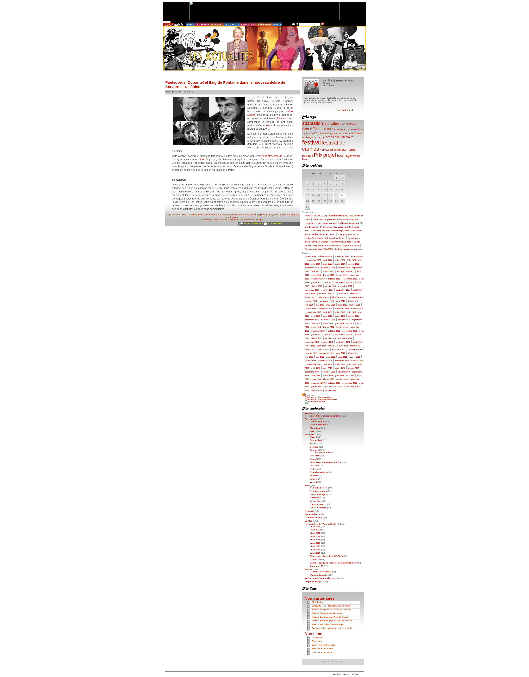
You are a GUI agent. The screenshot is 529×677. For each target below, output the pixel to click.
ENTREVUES (247, 24)
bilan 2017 (315, 546)
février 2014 (328, 327)
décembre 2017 (345, 286)
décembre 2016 (339, 297)
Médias (308, 569)
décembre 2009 (312, 372)
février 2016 (354, 305)
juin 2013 (328, 335)
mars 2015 (327, 316)
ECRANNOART (264, 24)
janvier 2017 (323, 297)
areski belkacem (212, 214)
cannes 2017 (309, 133)
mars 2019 (316, 275)
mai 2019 (350, 271)
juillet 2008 (316, 387)
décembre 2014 (312, 320)
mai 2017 (332, 294)
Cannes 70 (315, 559)
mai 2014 (350, 323)
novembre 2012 (312, 342)
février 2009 (328, 379)
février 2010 (340, 368)
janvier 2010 (353, 368)
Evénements (311, 419)
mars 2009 (316, 379)
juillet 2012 (310, 346)
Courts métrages (318, 494)
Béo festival (316, 440)
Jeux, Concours (318, 425)
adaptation (312, 123)
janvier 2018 (330, 286)
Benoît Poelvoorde (271, 156)
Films (307, 485)
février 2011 (354, 357)
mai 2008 (339, 387)
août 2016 (340, 301)
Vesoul (313, 482)
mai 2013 (339, 335)
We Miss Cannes (323, 452)
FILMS (190, 24)
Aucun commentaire (253, 223)
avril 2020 (315, 264)
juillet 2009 (328, 376)
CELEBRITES (202, 24)
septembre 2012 (343, 342)
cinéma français (326, 133)
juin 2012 (321, 346)
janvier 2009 (342, 379)
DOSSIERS (216, 24)
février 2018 (316, 286)
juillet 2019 (328, 271)
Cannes (314, 450)
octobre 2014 (344, 320)
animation (331, 124)
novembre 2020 (342, 257)
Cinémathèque (317, 421)
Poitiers (314, 469)
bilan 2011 (315, 526)
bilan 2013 (315, 533)
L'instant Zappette (319, 575)
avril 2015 (315, 316)
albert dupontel (195, 214)
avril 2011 (330, 357)
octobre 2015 (357, 309)
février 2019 (328, 275)
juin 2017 (321, 294)
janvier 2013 (330, 338)
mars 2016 (342, 305)
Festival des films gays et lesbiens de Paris (332, 621)
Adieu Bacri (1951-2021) (316, 216)
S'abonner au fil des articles (318, 397)
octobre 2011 (311, 353)
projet (329, 155)
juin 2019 (339, 271)
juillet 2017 (310, 294)
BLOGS (277, 24)
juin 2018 (328, 283)
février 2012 (310, 350)
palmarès (349, 149)
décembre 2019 (312, 268)
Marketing (315, 428)
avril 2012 (343, 346)
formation (309, 511)
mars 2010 (327, 368)
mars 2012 (355, 346)
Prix (318, 155)
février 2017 (310, 297)
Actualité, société (319, 488)
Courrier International (320, 572)
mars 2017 (355, 294)
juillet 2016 (353, 301)
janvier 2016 (310, 309)
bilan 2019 (315, 553)
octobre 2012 (327, 342)
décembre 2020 (325, 257)
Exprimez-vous (275, 223)
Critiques (314, 498)
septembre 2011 (326, 353)
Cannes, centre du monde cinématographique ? (334, 563)
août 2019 (315, 271)
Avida (269, 125)
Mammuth (282, 118)
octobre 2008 (334, 383)
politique (307, 155)
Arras (313, 437)
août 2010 (327, 364)
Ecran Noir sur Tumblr (322, 649)
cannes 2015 (342, 129)
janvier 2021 (310, 257)
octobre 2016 (311, 301)
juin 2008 (328, 387)
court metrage (344, 133)
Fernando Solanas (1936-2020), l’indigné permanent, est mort (333, 249)
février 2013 (316, 338)
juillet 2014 (328, 323)
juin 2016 (309, 305)
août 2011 (340, 353)
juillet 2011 (353, 353)
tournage (234, 217)
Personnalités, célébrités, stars (229, 219)
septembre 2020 (313, 260)
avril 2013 (350, 335)
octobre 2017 (327, 290)
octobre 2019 (344, 268)
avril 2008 (350, 387)
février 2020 (340, 264)
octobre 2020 (357, 257)
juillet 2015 (340, 312)
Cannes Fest (317, 637)
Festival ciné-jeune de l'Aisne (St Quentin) (331, 610)
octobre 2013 (334, 331)
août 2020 (327, 260)
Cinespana (315, 456)
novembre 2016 (355, 297)
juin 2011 (309, 357)
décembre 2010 (325, 361)
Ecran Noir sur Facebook (323, 645)
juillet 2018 (316, 283)
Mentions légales (341, 674)
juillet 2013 (316, 335)
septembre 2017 (343, 290)
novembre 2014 (328, 320)
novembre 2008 (318, 383)
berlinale (351, 124)
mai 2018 (339, 283)
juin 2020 (351, 260)
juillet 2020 (340, 260)
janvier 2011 (310, 361)
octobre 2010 (357, 361)
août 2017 (357, 290)
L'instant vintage (318, 507)
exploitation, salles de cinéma (325, 416)
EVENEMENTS (232, 24)
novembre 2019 (328, 268)
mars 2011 (342, 357)
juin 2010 (351, 364)
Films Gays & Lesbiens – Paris (325, 462)
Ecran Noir (317, 641)
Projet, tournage (254, 219)
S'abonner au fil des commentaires (321, 399)
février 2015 (340, 316)
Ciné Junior (317, 602)
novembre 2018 (318, 279)
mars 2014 (316, 327)
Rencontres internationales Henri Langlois (332, 628)
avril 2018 (350, 283)
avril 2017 (343, 294)
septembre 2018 (349, 279)
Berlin (342, 124)
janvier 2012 (323, 350)
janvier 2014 (342, 327)
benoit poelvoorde (247, 214)
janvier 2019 (342, 275)
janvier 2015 (353, 316)
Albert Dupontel (207, 159)
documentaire (344, 137)
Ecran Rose (316, 501)
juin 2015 (351, 312)
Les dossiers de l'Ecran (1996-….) (322, 524)
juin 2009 (339, 376)
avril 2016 (330, 305)
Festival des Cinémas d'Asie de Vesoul (330, 617)
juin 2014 (339, 323)
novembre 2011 (355, 350)
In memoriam (311, 514)
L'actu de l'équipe (313, 517)
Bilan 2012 (315, 530)
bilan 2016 (315, 543)
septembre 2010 (313, 364)
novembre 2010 (342, 361)
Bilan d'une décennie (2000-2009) (326, 556)
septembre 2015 (313, 312)
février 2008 (316, 390)
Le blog (308, 521)
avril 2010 (315, 368)
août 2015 (327, 312)
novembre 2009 (328, 372)
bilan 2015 (315, 539)
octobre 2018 (334, 279)
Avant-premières (318, 491)
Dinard (313, 459)
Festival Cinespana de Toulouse (327, 613)
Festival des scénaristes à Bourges (328, 624)
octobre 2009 (344, 372)
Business (309, 413)
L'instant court (317, 504)
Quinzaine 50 (316, 566)
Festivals (309, 434)
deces (330, 137)
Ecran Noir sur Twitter (322, 652)
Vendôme (314, 475)
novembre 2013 (318, 331)
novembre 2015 (342, 309)
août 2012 (357, 342)
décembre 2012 (345, 338)
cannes (327, 128)
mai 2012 (332, 346)
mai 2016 (320, 305)
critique (320, 137)
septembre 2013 (349, 331)
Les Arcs (314, 465)
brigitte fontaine (264, 214)
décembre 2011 (339, 350)
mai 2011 (320, 357)
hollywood (326, 149)
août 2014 (315, 323)
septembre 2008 (349, 383)
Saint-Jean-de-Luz (319, 472)
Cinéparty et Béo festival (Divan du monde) (332, 606)
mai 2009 (350, 376)
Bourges (314, 447)
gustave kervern (281, 214)
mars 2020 (327, 264)
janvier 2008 (330, 390)
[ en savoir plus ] (345, 110)
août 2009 (315, 376)
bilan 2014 (315, 536)
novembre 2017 (312, 290)
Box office (311, 129)
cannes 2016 (356, 129)
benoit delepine (229, 214)
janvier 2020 (353, 264)
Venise (313, 479)
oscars (337, 149)
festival (311, 142)
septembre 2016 (326, 301)
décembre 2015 (325, 309)
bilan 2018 (315, 549)
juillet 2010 (340, 364)
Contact (356, 674)
